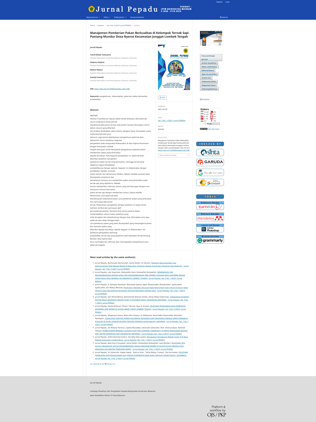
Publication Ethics (209, 81)
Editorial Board (208, 70)
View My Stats (213, 129)
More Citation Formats (168, 155)
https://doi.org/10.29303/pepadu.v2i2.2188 (112, 89)
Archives (101, 25)
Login (227, 2)
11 (100, 364)
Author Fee (206, 78)
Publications (119, 17)
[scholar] (210, 175)
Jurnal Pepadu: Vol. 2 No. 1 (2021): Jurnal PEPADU (144, 340)
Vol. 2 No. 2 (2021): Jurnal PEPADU (119, 25)
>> (114, 364)
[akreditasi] (211, 45)
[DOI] (210, 185)
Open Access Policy (209, 74)
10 (98, 364)
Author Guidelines (209, 63)
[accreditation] (210, 155)
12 (103, 364)
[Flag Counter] (210, 124)
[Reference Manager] (210, 220)
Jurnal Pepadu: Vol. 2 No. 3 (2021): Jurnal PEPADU (161, 334)
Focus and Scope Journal (208, 57)
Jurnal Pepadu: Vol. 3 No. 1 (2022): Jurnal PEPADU (153, 349)
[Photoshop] (210, 232)
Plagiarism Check (209, 85)
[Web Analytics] (203, 129)
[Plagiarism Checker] (210, 209)
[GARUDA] (210, 165)
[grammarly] (210, 243)
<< (91, 364)
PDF (163, 97)
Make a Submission (209, 67)
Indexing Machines (209, 89)
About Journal (92, 17)
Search (225, 17)
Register (220, 2)
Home (92, 25)
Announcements (137, 17)
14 (108, 364)
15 (110, 364)
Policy (106, 17)
